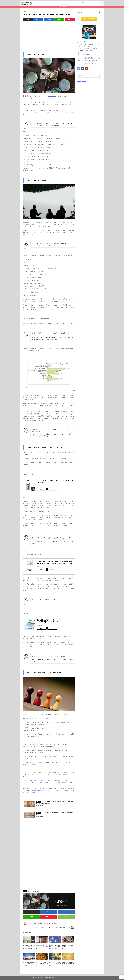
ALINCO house (52, 96)
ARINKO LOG (50, 977)
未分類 (25, 891)
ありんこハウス (31, 515)
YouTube (91, 2)
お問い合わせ (90, 57)
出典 (26, 387)
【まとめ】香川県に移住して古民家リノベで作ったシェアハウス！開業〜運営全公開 (45, 782)
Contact (97, 2)
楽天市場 (41, 489)
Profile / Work (83, 2)
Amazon (52, 489)
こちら (30, 98)
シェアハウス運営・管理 (34, 891)
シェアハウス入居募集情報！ (62, 6)
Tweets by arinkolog (82, 81)
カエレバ (42, 486)
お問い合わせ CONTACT (89, 18)
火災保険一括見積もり (42, 762)
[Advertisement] (49, 37)
